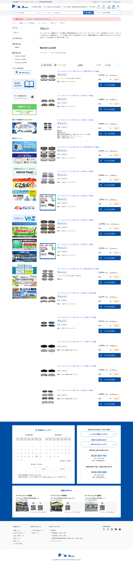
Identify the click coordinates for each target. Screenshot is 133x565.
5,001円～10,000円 (20, 59)
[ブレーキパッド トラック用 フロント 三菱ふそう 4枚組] (48, 102)
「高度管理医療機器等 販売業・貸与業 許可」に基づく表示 (67, 538)
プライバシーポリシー (57, 541)
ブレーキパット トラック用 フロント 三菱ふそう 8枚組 (75, 120)
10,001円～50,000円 (21, 62)
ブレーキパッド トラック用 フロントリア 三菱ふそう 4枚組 (76, 317)
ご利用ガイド (95, 1)
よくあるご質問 (106, 1)
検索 (89, 12)
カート (118, 8)
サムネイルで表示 (61, 65)
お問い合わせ (117, 1)
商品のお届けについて (49, 477)
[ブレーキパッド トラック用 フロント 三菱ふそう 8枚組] (48, 178)
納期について (17, 530)
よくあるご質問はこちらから (99, 434)
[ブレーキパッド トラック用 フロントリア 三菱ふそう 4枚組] (48, 324)
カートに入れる (110, 85)
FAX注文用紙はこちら (37, 530)
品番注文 (113, 8)
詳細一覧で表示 (48, 65)
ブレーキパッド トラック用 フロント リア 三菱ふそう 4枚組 (76, 342)
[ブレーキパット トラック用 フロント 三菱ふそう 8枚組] (48, 127)
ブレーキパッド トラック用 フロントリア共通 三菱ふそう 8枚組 (78, 147)
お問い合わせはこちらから (99, 444)
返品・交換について (18, 536)
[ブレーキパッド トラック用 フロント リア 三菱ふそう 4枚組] (48, 348)
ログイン (98, 8)
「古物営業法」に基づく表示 (58, 536)
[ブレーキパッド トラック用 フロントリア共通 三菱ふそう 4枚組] (48, 78)
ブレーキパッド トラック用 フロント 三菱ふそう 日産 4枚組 (76, 293)
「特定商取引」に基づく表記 (58, 533)
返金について (17, 538)
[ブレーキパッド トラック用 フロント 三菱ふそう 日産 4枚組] (48, 300)
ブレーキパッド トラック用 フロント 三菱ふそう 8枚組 (75, 171)
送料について (17, 541)
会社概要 (53, 530)
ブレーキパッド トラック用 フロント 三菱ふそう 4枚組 (75, 95)
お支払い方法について (19, 533)
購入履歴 (109, 8)
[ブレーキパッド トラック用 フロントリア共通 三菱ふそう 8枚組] (48, 154)
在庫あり (17, 47)
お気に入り (104, 8)
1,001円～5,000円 (20, 56)
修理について (35, 533)
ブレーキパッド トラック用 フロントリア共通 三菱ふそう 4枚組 (78, 71)
